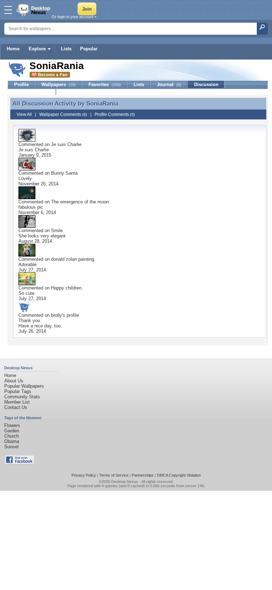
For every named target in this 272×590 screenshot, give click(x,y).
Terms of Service (114, 475)
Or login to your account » (74, 17)
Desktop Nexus (124, 481)
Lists (66, 48)
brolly (56, 315)
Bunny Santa (64, 173)
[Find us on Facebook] (19, 462)
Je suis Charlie (66, 144)
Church (11, 436)
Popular (88, 48)
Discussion (206, 84)
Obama (11, 441)
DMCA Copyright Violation (179, 475)
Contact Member (32, 91)
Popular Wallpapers (24, 386)
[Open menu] (8, 10)
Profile (21, 84)
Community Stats (22, 396)
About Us (13, 380)
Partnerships (143, 475)
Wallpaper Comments (63, 114)
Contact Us (15, 407)
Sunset (11, 446)
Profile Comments (115, 114)
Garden (11, 430)
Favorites (105, 84)
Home (13, 48)
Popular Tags (17, 391)
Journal (169, 84)
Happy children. (67, 288)
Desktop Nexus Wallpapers (34, 10)
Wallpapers (58, 84)
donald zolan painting (72, 259)
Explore (37, 48)
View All (24, 114)
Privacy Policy (84, 475)
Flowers (12, 425)
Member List (17, 402)
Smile (57, 230)
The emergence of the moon (80, 201)
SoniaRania (102, 103)
